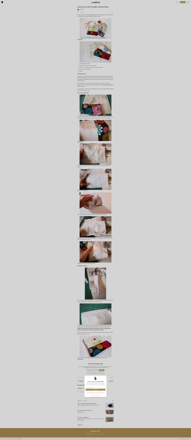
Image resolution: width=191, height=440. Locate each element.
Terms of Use (100, 391)
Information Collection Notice (95, 392)
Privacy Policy (103, 392)
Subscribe (95, 389)
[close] (105, 377)
